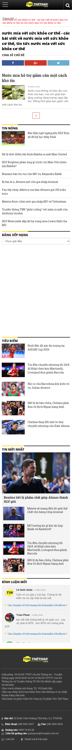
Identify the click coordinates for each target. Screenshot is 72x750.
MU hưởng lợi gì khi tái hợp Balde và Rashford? (45, 527)
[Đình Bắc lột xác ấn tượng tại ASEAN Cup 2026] (13, 351)
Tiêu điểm (10, 341)
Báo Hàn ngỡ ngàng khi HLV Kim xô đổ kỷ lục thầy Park (48, 135)
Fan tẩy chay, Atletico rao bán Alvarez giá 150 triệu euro (34, 191)
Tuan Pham (23, 615)
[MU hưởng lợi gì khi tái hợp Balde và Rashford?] (13, 530)
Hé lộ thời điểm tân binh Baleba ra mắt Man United (34, 154)
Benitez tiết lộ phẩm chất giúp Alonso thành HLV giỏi (36, 499)
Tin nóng (10, 128)
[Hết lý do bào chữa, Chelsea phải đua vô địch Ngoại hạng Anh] (13, 408)
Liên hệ (10, 739)
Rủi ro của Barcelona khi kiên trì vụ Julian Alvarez (49, 385)
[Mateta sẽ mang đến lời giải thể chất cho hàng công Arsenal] (13, 513)
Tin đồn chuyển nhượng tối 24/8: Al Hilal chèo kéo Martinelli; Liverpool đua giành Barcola (49, 368)
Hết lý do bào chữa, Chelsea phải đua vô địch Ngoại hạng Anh (48, 405)
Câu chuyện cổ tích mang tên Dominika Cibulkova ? (37, 605)
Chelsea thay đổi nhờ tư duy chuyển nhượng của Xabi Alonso (49, 424)
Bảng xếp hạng (15, 235)
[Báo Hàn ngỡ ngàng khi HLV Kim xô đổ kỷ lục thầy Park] (13, 138)
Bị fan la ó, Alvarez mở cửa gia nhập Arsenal (30, 182)
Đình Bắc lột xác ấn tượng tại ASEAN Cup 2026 (46, 347)
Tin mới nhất (13, 449)
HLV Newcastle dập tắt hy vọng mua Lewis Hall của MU (34, 223)
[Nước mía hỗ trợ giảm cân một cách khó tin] (13, 93)
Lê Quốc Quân (24, 589)
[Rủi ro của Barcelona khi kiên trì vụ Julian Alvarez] (13, 389)
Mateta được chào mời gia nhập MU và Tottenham (34, 201)
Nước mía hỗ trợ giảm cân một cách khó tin (34, 78)
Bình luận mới (14, 582)
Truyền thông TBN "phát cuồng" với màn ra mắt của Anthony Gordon (35, 211)
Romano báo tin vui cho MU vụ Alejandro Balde (32, 174)
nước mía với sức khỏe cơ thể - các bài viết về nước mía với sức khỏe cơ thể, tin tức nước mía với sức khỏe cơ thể (35, 21)
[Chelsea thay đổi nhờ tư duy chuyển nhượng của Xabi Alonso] (13, 427)
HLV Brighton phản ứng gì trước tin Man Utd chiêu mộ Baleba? (34, 164)
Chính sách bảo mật (35, 739)
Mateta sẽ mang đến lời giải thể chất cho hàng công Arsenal (47, 510)
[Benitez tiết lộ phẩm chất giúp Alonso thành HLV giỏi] (36, 472)
